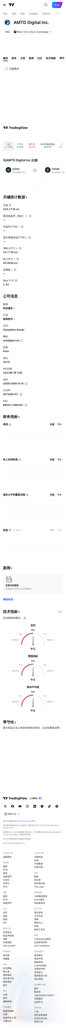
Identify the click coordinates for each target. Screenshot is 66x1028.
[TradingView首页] (11, 5)
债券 (5, 873)
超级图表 (7, 856)
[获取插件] (60, 612)
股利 (5, 919)
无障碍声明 (39, 968)
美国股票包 (39, 903)
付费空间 (7, 1021)
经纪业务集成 (40, 1015)
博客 (36, 919)
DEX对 (6, 883)
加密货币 (7, 876)
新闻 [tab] (31, 58)
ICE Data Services (23, 821)
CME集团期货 (40, 896)
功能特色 (38, 856)
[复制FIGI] (26, 405)
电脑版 (6, 958)
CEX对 (6, 880)
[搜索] (46, 5)
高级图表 (38, 998)
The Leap (39, 886)
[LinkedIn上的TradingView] (35, 806)
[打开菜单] (4, 5)
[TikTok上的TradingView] (49, 806)
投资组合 (7, 932)
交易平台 (38, 1002)
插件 (36, 988)
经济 (5, 912)
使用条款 (38, 955)
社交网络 (7, 968)
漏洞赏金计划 (40, 975)
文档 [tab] (22, 58)
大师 (5, 1014)
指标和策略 (8, 1011)
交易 (5, 994)
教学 (5, 998)
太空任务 (38, 916)
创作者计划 (8, 978)
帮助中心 (38, 922)
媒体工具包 (39, 929)
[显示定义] (10, 205)
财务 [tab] (14, 58)
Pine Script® (9, 945)
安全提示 (38, 972)
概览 (36, 876)
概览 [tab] (5, 58)
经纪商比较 (39, 883)
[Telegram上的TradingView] (42, 806)
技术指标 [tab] (51, 58)
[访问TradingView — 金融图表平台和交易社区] (15, 128)
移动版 (6, 955)
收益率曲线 (8, 935)
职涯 (36, 926)
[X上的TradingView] (5, 806)
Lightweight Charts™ (44, 995)
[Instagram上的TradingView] (27, 806)
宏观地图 (7, 942)
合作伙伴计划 (40, 1018)
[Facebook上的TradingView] (12, 806)
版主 (5, 985)
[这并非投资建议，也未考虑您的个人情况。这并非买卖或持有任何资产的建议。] (24, 618)
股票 (5, 866)
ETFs (5, 869)
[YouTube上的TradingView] (20, 806)
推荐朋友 (7, 975)
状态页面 (38, 979)
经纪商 (37, 880)
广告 (36, 1011)
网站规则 (7, 981)
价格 (36, 860)
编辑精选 (7, 1001)
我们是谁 (38, 912)
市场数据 (38, 863)
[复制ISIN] (26, 383)
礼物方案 (38, 867)
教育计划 (38, 1021)
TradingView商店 (42, 939)
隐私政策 (38, 962)
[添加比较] (34, 170)
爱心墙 (6, 971)
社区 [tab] (39, 58)
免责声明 (38, 958)
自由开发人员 (9, 1017)
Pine (5, 886)
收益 (5, 916)
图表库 (37, 991)
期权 (5, 939)
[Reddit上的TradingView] (57, 806)
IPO (5, 922)
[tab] (52, 424)
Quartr (24, 839)
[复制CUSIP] (21, 394)
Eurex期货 (39, 899)
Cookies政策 (40, 965)
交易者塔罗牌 (40, 942)
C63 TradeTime (42, 945)
